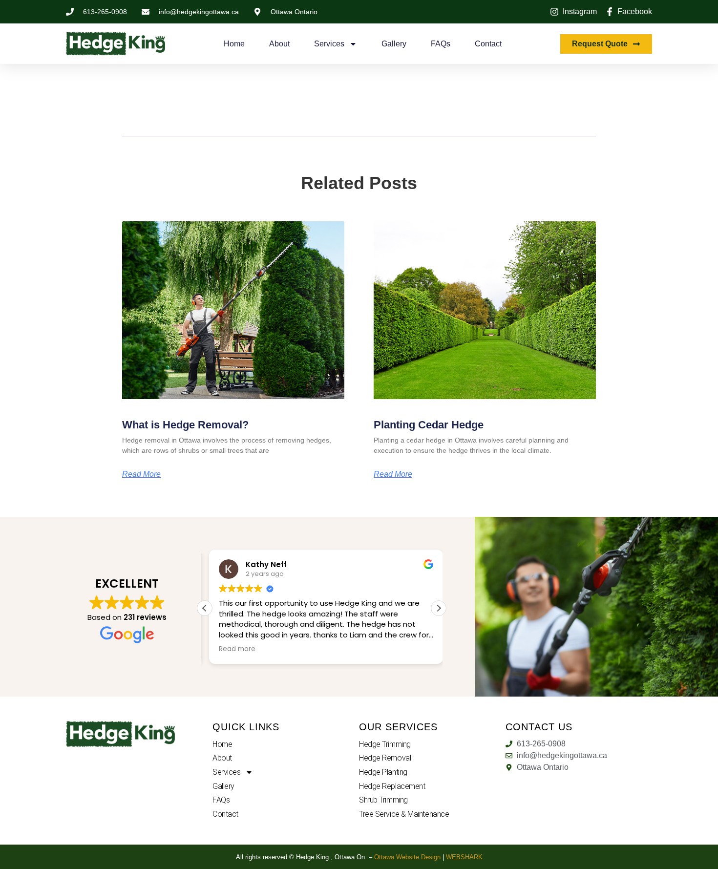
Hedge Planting (383, 772)
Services (329, 44)
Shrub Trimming (383, 800)
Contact (488, 44)
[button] (438, 608)
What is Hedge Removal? (185, 425)
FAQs (440, 44)
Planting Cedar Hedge (429, 425)
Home (234, 44)
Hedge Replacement (392, 786)
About (279, 44)
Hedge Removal (385, 758)
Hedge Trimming (385, 744)
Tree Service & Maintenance (404, 814)
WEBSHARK (464, 857)
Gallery (393, 44)
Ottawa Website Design (407, 857)
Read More (141, 474)
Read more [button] (232, 649)
